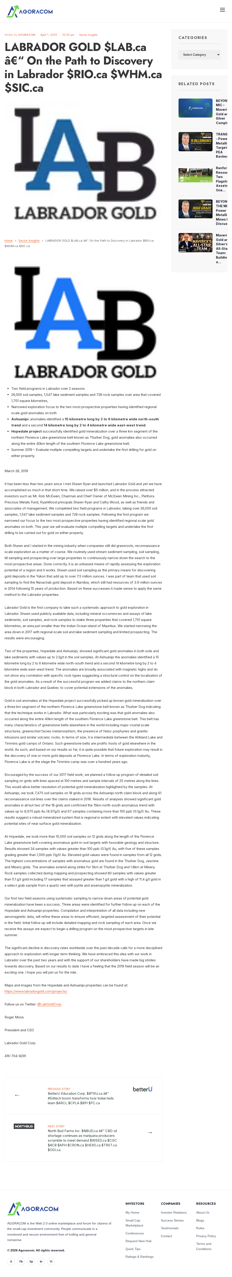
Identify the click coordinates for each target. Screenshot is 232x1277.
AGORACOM (26, 35)
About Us (202, 1212)
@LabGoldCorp (49, 1004)
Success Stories (172, 1220)
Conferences (135, 1233)
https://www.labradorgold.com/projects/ (36, 991)
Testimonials (170, 1228)
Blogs (200, 1220)
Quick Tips (133, 1249)
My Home (132, 1212)
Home (9, 240)
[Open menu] (222, 9)
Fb (21, 1261)
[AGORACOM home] (29, 11)
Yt (51, 1261)
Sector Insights (88, 35)
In (41, 1261)
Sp (31, 1261)
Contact (166, 1236)
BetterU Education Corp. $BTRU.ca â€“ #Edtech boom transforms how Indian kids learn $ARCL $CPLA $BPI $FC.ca (81, 1096)
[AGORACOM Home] (32, 1209)
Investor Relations (174, 1212)
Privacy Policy (206, 1236)
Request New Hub (139, 1241)
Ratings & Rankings (140, 1256)
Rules (200, 1228)
